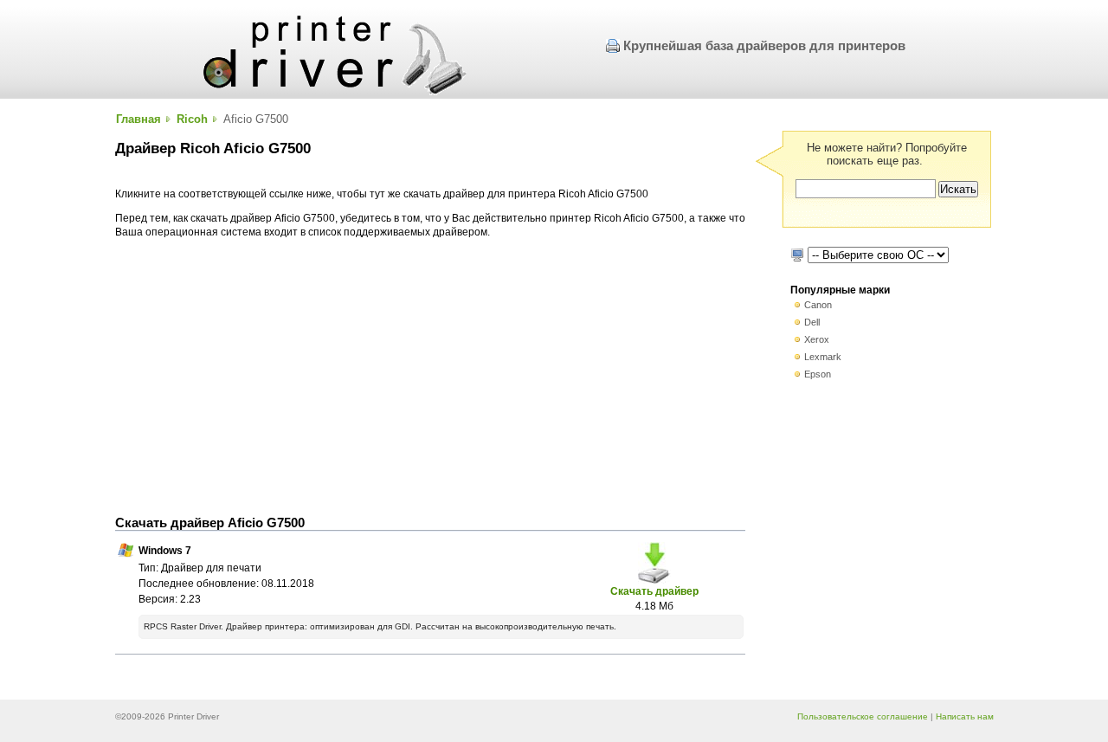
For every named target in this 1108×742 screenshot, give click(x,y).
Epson (817, 374)
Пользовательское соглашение (862, 716)
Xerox (816, 339)
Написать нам (965, 716)
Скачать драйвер (654, 591)
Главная (138, 119)
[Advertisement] (430, 377)
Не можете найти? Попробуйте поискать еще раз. (887, 154)
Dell (812, 322)
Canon (818, 305)
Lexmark (822, 357)
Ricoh (192, 119)
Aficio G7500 (255, 119)
